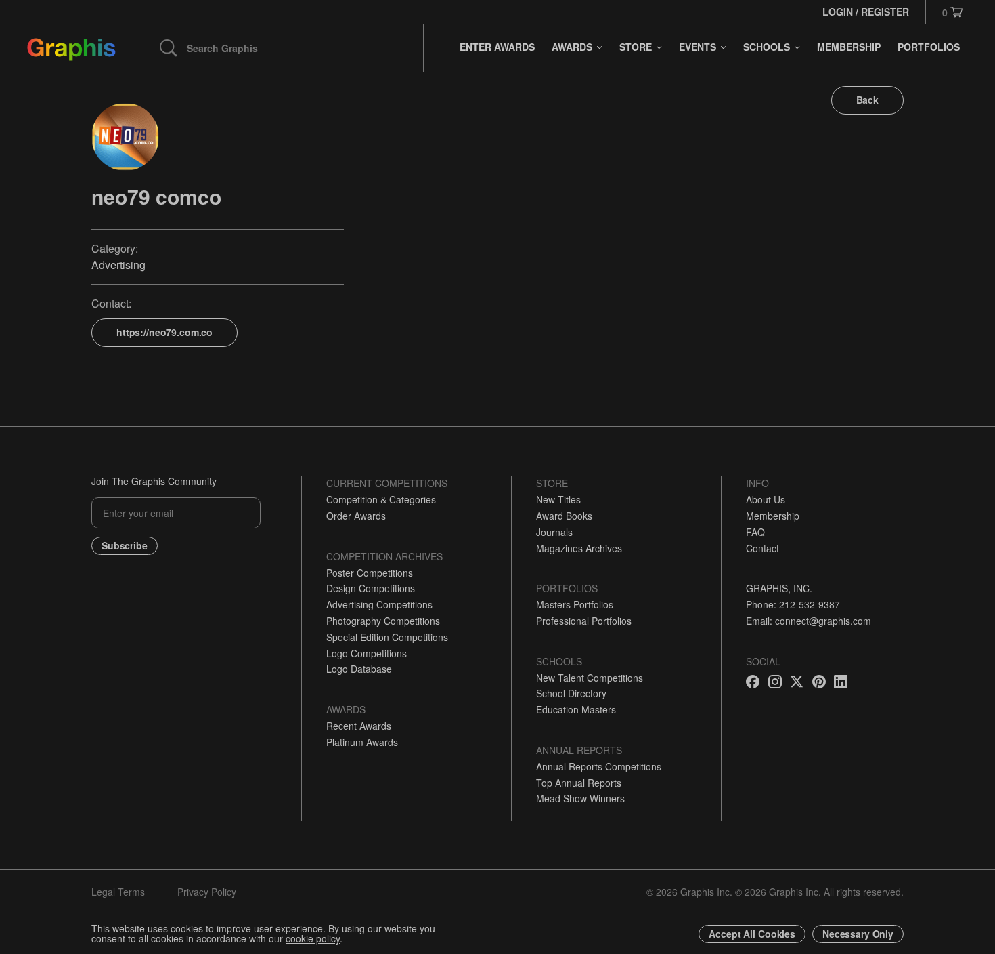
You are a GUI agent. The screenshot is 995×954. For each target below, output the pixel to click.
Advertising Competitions (379, 604)
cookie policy (313, 938)
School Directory (571, 693)
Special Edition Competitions (387, 637)
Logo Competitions (366, 653)
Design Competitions (370, 588)
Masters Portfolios (574, 604)
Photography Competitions (383, 620)
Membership (772, 515)
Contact (762, 548)
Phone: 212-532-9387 (793, 604)
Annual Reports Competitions (598, 766)
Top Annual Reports (578, 782)
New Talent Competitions (589, 677)
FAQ (755, 532)
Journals (554, 532)
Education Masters (576, 709)
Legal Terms (118, 891)
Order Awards (356, 515)
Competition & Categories (381, 499)
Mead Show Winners (580, 798)
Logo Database (359, 669)
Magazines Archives (579, 548)
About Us (765, 499)
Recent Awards (358, 725)
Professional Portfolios (584, 620)
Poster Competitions (369, 572)
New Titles (558, 499)
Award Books (564, 515)
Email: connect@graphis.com (808, 620)
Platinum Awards (362, 742)
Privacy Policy (206, 891)
